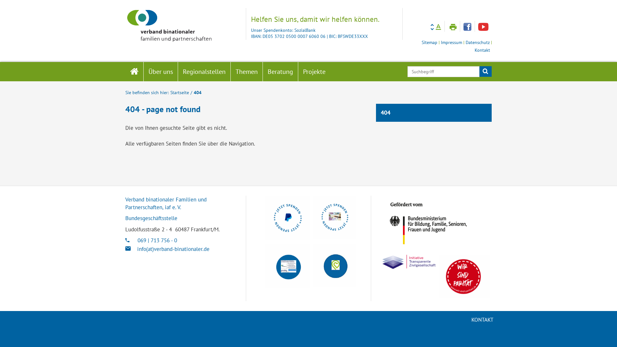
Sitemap (429, 42)
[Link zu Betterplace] (334, 265)
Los (485, 71)
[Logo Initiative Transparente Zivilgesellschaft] (408, 262)
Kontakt (482, 50)
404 (197, 92)
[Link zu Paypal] (287, 218)
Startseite (179, 92)
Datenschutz (478, 42)
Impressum (451, 42)
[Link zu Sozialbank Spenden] (334, 217)
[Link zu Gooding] (287, 266)
